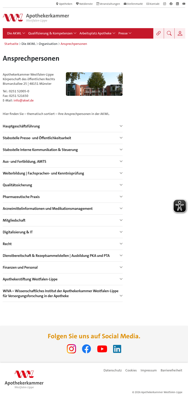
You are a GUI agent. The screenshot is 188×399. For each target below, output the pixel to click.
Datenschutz (113, 370)
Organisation (48, 44)
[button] (21, 126)
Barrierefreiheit (171, 370)
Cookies (131, 370)
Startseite (11, 44)
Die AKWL (28, 44)
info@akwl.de (24, 100)
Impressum (149, 370)
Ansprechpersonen (74, 44)
